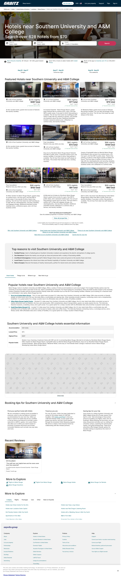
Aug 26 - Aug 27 (23, 70)
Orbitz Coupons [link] (37, 554)
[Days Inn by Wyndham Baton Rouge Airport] (60, 145)
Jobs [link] (5, 539)
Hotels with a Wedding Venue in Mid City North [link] (75, 512)
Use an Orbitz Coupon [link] (97, 548)
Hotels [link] (13, 9)
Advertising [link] (7, 560)
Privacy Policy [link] (66, 536)
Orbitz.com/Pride (59, 417)
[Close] (118, 571)
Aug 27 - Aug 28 (58, 70)
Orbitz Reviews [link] (37, 551)
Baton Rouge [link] (41, 9)
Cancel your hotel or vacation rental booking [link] (103, 539)
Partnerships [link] (7, 545)
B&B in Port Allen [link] (66, 515)
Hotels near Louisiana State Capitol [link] (16, 508)
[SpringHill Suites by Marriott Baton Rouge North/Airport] (98, 145)
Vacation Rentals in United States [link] (42, 539)
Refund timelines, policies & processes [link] (102, 545)
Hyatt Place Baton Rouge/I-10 (20, 307)
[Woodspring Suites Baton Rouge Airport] (98, 189)
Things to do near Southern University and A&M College (95, 230)
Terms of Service (20, 575)
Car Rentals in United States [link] (40, 542)
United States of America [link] (22, 9)
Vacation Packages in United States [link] (42, 548)
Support (101, 3)
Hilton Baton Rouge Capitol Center (22, 301)
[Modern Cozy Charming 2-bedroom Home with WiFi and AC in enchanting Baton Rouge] (23, 103)
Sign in (115, 3)
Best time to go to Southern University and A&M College (52, 234)
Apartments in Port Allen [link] (13, 515)
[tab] (10, 275)
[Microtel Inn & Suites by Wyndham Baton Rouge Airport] (60, 189)
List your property (90, 3)
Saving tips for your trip (79, 234)
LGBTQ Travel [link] (37, 557)
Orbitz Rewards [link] (8, 557)
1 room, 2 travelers (71, 44)
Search (107, 43)
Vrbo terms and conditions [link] (69, 545)
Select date (13, 44)
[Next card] (114, 71)
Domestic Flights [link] (37, 545)
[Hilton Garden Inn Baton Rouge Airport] (23, 189)
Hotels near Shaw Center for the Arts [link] (17, 505)
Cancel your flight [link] (96, 542)
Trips (108, 3)
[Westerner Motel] (98, 103)
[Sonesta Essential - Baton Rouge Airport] (60, 103)
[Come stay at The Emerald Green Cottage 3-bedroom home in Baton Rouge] (23, 145)
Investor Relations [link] (8, 551)
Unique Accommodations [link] (39, 560)
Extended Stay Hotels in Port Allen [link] (71, 519)
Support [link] (94, 536)
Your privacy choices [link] (67, 551)
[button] (60, 403)
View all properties (60, 218)
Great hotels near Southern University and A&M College (57, 230)
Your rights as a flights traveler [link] (100, 551)
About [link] (5, 536)
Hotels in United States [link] (39, 536)
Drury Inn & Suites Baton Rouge (21, 295)
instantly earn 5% (101, 61)
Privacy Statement (9, 575)
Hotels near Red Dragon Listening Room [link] (73, 508)
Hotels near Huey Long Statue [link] (70, 505)
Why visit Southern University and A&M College (22, 230)
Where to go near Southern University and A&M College (60, 232)
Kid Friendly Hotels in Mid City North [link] (17, 512)
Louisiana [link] (33, 9)
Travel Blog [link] (36, 563)
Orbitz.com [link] (7, 9)
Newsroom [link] (6, 548)
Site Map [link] (6, 554)
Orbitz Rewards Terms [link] (68, 548)
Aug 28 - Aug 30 (93, 70)
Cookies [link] (64, 539)
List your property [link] (8, 542)
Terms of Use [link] (65, 542)
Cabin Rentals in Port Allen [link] (14, 519)
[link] (19, 482)
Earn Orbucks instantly (14, 61)
